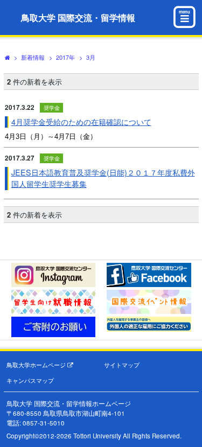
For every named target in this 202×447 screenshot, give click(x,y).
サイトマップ (122, 365)
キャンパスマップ (30, 380)
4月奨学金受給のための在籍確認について (81, 121)
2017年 (65, 57)
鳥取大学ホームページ (36, 365)
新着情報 (33, 57)
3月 (90, 57)
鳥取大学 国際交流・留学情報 (78, 17)
